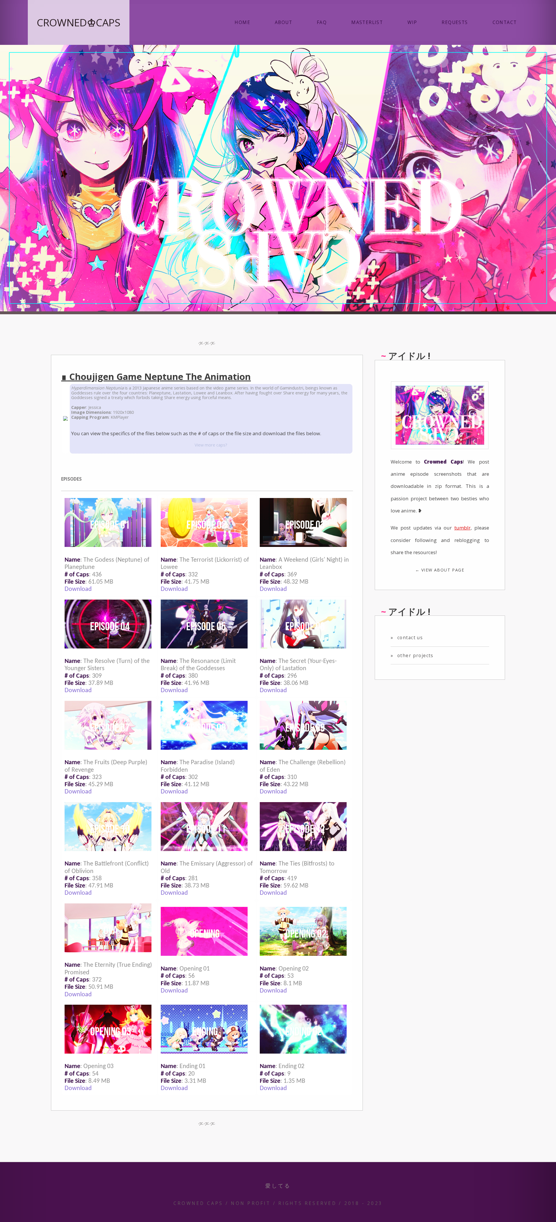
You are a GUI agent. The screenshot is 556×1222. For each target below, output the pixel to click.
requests (455, 22)
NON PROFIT (250, 1203)
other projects (412, 655)
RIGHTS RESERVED (307, 1203)
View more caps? (211, 445)
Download (78, 589)
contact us (407, 637)
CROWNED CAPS (198, 1203)
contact (505, 22)
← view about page (439, 570)
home (242, 22)
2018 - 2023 (363, 1203)
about (283, 22)
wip (412, 22)
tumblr (462, 527)
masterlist (367, 22)
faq (322, 22)
